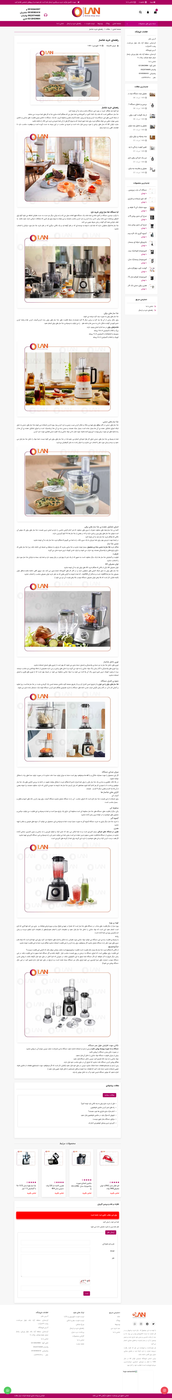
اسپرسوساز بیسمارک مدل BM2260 (137, 259)
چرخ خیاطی (80, 1324)
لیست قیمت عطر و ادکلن (75, 1320)
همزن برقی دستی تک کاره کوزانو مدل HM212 (137, 285)
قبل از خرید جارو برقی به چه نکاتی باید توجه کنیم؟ (98, 1103)
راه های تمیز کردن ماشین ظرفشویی (103, 1107)
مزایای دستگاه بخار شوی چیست (104, 1119)
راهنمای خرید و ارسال (74, 23)
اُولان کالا (101, 1395)
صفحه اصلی (117, 23)
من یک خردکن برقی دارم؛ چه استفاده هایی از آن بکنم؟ (137, 157)
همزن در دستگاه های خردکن (108, 831)
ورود (151, 2)
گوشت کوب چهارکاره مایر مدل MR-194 (137, 268)
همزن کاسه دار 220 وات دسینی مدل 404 (55, 1187)
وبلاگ (108, 23)
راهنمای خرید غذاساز (96, 29)
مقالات (108, 29)
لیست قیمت (90, 23)
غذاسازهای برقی (112, 327)
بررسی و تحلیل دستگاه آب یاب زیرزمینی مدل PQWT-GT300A (137, 104)
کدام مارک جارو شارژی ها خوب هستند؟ (101, 1111)
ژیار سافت (17, 1395)
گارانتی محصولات (78, 1336)
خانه (118, 1316)
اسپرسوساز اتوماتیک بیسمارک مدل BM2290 (137, 250)
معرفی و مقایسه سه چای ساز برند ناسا (137, 168)
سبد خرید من (115, 1328)
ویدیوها (100, 23)
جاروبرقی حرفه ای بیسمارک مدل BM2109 (137, 242)
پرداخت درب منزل (77, 1332)
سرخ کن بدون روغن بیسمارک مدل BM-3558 (137, 224)
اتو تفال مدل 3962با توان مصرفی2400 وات (109, 1187)
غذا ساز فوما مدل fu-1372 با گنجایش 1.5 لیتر (26, 1187)
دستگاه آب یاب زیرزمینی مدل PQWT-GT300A (137, 190)
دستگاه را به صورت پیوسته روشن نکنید (104, 1049)
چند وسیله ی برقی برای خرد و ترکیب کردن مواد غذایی (137, 136)
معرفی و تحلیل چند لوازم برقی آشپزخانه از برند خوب (137, 125)
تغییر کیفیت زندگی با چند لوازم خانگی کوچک (137, 147)
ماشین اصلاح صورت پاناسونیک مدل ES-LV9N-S (81, 1186)
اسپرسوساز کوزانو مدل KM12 (137, 276)
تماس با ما (129, 2)
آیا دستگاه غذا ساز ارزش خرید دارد (104, 212)
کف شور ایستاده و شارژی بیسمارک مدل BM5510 (137, 198)
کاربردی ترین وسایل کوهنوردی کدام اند (101, 1123)
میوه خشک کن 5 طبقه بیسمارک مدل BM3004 (137, 207)
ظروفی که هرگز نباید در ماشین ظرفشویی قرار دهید (98, 1115)
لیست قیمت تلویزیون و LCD (74, 1316)
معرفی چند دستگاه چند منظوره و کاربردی (137, 93)
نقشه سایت (80, 1344)
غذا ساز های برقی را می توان (108, 684)
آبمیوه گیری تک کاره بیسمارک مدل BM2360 (137, 233)
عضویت (141, 2)
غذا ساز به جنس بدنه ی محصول (98, 547)
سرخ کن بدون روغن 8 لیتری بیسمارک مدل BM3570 (137, 216)
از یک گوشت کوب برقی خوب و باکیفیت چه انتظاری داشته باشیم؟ (137, 115)
